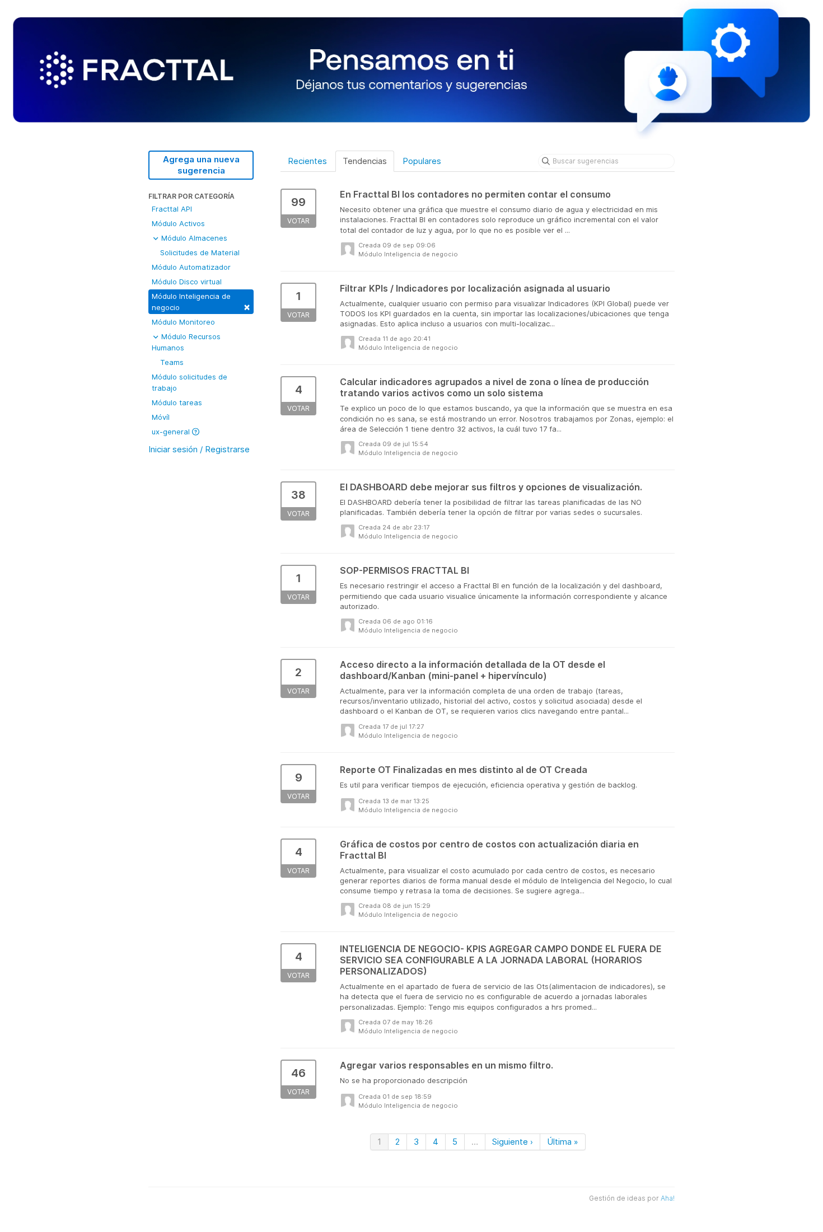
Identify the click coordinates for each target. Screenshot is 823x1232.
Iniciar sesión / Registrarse (199, 449)
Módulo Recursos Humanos (186, 342)
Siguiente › (512, 1141)
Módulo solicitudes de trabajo (189, 382)
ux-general (172, 431)
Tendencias (365, 161)
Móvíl (161, 417)
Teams (172, 362)
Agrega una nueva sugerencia (201, 165)
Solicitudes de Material (200, 252)
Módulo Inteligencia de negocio (201, 302)
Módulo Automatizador (191, 267)
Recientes (307, 161)
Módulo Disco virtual (187, 281)
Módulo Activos (178, 223)
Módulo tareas (177, 402)
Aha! (668, 1198)
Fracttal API (172, 208)
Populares (422, 161)
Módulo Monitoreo (183, 321)
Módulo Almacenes (193, 237)
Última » (562, 1141)
